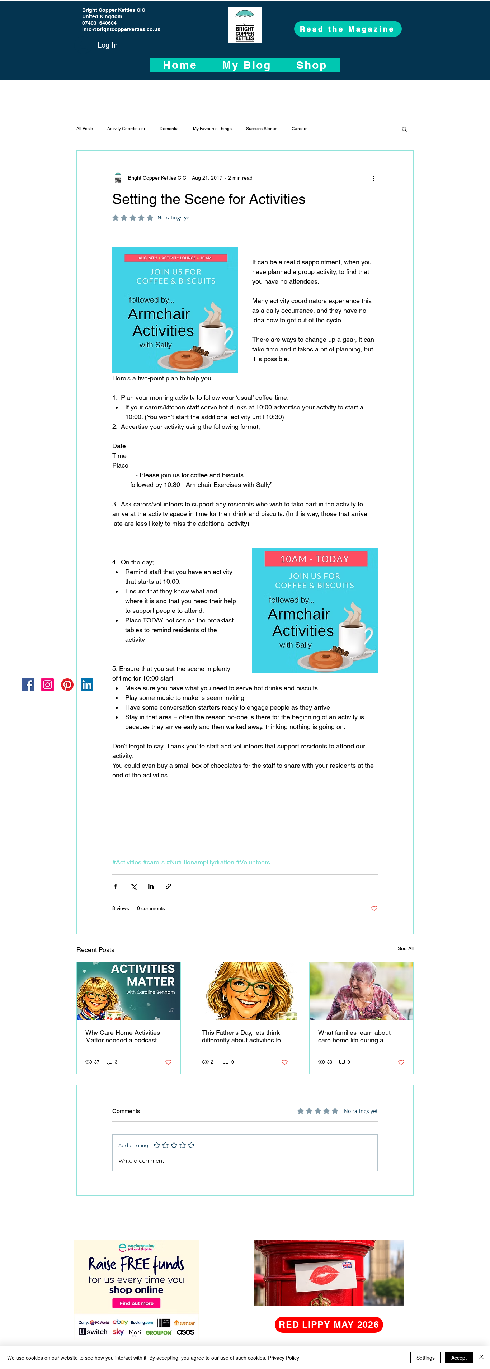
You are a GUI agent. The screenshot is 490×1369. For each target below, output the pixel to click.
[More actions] (373, 178)
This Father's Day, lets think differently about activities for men (242, 1036)
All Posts (84, 128)
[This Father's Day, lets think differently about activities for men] (245, 991)
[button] (404, 129)
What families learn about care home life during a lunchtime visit (354, 1036)
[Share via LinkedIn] (150, 886)
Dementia (169, 128)
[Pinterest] (67, 684)
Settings (425, 1357)
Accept (459, 1357)
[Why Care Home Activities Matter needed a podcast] (128, 991)
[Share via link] (168, 886)
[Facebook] (28, 684)
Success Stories (261, 128)
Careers (299, 128)
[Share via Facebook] (115, 886)
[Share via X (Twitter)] (133, 886)
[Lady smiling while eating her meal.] (361, 991)
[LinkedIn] (87, 684)
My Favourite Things (212, 128)
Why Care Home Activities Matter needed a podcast (122, 1036)
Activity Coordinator (126, 128)
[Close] (481, 1357)
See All (406, 948)
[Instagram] (47, 684)
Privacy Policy (283, 1357)
